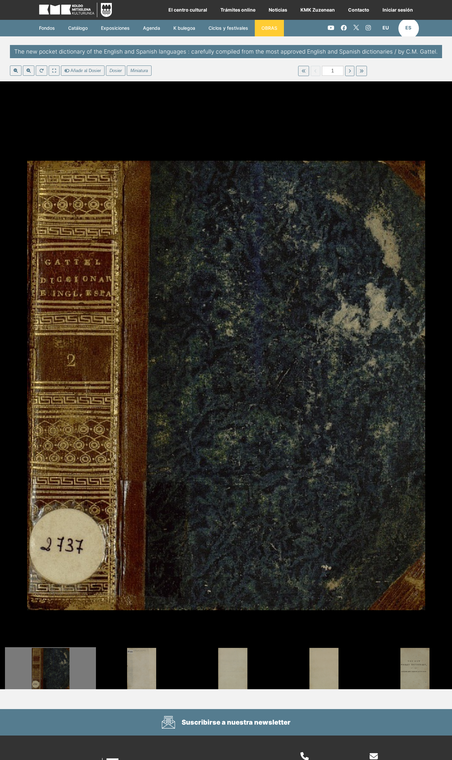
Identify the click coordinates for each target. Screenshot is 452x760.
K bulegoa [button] (184, 28)
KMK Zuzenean (317, 10)
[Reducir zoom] (16, 70)
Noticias (278, 10)
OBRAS (269, 28)
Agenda (151, 28)
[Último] (361, 71)
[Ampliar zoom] (28, 70)
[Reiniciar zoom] (41, 70)
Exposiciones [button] (115, 28)
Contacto (358, 10)
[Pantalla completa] (54, 70)
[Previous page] (315, 71)
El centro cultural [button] (187, 10)
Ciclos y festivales (228, 28)
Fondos (47, 28)
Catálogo (78, 28)
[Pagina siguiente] (350, 71)
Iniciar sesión (398, 10)
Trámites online (237, 10)
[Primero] (303, 71)
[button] (385, 28)
